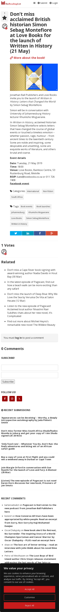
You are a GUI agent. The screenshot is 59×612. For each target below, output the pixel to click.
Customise (29, 597)
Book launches (43, 206)
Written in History (19, 224)
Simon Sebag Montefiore (37, 218)
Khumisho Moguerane (39, 212)
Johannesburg (17, 212)
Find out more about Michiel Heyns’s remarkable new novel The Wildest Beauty (31, 323)
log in (18, 337)
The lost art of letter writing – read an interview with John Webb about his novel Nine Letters (31, 548)
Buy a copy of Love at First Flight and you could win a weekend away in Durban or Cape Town (27, 458)
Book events (26, 206)
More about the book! (29, 58)
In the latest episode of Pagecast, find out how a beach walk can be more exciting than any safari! (32, 285)
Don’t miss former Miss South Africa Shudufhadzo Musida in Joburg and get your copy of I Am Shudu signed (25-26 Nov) (29, 433)
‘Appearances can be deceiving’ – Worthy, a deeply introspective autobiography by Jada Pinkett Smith (29, 420)
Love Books (16, 218)
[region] (29, 587)
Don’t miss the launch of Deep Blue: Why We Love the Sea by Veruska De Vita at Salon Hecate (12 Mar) (32, 297)
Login (55, 2)
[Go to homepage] (11, 3)
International (33, 191)
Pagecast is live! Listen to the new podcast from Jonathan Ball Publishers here (30, 508)
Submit (43, 2)
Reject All (29, 605)
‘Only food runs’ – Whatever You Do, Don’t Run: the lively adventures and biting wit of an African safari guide (29, 446)
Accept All (29, 589)
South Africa (17, 197)
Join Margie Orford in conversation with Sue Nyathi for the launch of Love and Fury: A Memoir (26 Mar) (29, 470)
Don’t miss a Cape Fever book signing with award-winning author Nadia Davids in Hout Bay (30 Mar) (32, 273)
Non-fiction (48, 191)
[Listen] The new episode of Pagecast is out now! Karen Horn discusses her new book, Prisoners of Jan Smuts (28, 483)
